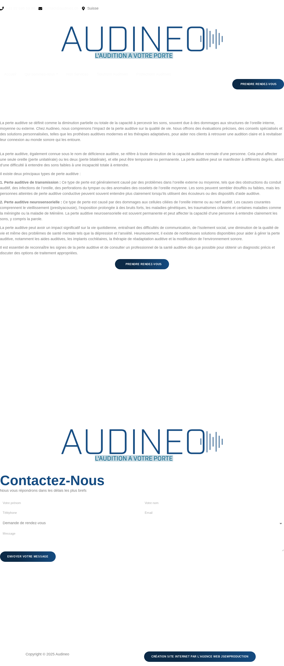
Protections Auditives (153, 74)
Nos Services (77, 74)
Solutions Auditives (112, 74)
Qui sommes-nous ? (41, 74)
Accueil (10, 74)
